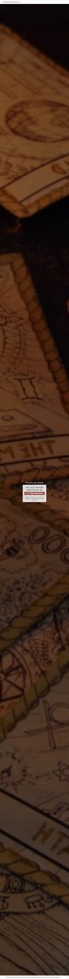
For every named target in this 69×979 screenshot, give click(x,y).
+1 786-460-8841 (35, 493)
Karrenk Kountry (11, 2)
